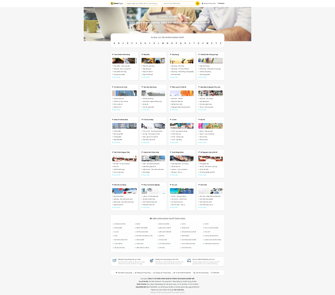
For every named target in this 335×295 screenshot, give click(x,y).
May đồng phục (204, 101)
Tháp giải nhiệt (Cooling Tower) (180, 107)
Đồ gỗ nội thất (204, 169)
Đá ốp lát (145, 104)
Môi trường (185, 236)
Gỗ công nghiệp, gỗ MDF (207, 172)
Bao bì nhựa (203, 137)
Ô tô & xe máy (148, 120)
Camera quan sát (118, 98)
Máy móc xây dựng (148, 66)
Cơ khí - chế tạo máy (177, 137)
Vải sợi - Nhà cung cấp (206, 107)
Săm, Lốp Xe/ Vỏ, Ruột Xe (150, 137)
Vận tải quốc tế (175, 166)
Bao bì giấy (146, 172)
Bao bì (202, 120)
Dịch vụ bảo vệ (117, 104)
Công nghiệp (118, 228)
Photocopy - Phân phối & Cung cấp (210, 69)
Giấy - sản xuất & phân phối (151, 164)
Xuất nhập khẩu (178, 152)
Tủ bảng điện (117, 137)
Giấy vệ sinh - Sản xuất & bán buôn (153, 169)
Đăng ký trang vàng (129, 259)
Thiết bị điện (117, 131)
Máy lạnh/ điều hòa (177, 101)
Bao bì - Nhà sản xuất (206, 131)
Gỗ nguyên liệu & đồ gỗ (208, 152)
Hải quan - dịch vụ (176, 172)
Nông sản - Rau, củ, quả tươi (122, 69)
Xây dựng (175, 54)
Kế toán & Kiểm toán (149, 199)
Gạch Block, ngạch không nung (152, 101)
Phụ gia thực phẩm (119, 74)
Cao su (184, 224)
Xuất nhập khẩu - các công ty (180, 164)
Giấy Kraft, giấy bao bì (149, 166)
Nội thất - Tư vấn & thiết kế (121, 164)
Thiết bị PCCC (117, 107)
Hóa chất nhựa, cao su (206, 205)
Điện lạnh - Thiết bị (177, 98)
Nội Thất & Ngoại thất (122, 152)
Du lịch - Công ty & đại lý (178, 196)
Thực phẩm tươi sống (119, 71)
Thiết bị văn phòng (205, 71)
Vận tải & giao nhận (142, 232)
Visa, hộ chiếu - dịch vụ (178, 205)
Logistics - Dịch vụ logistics (179, 169)
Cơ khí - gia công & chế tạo (179, 131)
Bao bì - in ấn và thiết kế (207, 134)
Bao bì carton (204, 139)
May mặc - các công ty (206, 98)
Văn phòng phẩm (205, 74)
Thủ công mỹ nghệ (164, 243)
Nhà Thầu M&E (175, 74)
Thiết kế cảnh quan (119, 169)
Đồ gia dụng (185, 228)
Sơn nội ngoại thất (148, 107)
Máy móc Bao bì (148, 71)
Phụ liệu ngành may (206, 104)
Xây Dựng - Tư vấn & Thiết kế (180, 69)
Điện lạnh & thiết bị (179, 87)
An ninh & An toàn (120, 87)
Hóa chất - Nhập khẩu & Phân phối (210, 196)
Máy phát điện (117, 139)
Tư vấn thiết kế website (183, 273)
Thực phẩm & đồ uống (122, 54)
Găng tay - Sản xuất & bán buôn (123, 199)
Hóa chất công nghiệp (206, 199)
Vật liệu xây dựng (150, 87)
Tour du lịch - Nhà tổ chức (179, 199)
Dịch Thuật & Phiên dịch (150, 202)
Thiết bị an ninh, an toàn (120, 101)
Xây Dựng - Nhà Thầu (177, 66)
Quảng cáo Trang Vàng (163, 273)
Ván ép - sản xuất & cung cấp (208, 166)
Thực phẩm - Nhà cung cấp (121, 66)
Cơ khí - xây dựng (176, 139)
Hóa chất (203, 185)
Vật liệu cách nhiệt (176, 104)
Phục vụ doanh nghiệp (152, 185)
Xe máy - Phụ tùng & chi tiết (151, 134)
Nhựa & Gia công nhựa (211, 236)
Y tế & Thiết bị (118, 243)
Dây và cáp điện (118, 134)
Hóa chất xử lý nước (206, 202)
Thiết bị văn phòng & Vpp (209, 54)
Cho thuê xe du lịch (177, 202)
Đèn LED (116, 166)
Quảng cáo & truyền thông (213, 240)
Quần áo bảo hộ (118, 205)
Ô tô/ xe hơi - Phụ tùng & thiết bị (152, 131)
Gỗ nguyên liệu (204, 164)
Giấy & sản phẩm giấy (151, 152)
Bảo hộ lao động (120, 185)
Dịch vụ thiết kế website (203, 259)
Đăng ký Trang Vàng (209, 3)
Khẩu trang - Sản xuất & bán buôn (123, 202)
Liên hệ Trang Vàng (202, 273)
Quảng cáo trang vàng (166, 259)
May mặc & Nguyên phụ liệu (210, 87)
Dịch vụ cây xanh (118, 172)
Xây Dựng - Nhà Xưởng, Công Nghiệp (182, 71)
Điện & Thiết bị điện (121, 120)
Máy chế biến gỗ (148, 74)
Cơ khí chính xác (176, 134)
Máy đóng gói (147, 69)
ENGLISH (221, 3)
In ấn (115, 236)
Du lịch (174, 185)
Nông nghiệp (140, 240)
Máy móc (147, 54)
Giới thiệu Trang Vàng (125, 273)
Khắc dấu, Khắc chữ (149, 205)
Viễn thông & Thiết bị (142, 247)
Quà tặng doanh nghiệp (189, 240)
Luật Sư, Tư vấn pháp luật (150, 196)
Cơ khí (174, 120)
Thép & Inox (139, 243)
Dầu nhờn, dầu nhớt (149, 139)
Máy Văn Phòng (204, 66)
